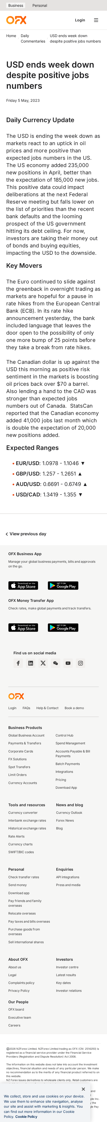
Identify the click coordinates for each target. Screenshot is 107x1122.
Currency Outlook (69, 813)
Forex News (65, 820)
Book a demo (74, 708)
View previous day (27, 533)
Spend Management (70, 743)
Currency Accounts (22, 783)
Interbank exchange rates (27, 820)
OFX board (16, 1009)
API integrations (67, 877)
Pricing (61, 780)
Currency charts (20, 844)
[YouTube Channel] (68, 663)
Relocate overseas (22, 913)
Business (15, 5)
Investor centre (67, 967)
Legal (12, 975)
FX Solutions (17, 759)
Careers (14, 1025)
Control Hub (64, 735)
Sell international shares (26, 942)
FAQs (26, 708)
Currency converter (23, 813)
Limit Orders (17, 775)
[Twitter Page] (43, 663)
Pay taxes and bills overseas (29, 921)
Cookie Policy (26, 1116)
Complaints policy (21, 983)
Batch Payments (68, 764)
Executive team (19, 1017)
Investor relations (69, 991)
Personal (39, 5)
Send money (17, 885)
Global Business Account (26, 735)
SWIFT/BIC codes (21, 852)
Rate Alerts (16, 836)
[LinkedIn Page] (30, 663)
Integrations (64, 772)
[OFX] (16, 20)
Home (11, 35)
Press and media (68, 885)
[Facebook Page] (18, 663)
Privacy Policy (19, 991)
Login (80, 20)
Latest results (66, 975)
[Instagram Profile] (80, 663)
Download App (66, 787)
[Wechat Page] (55, 663)
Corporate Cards (20, 751)
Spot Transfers (19, 767)
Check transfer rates (23, 877)
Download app (18, 893)
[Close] (83, 1089)
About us (14, 967)
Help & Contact (47, 708)
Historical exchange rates (27, 828)
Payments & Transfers (24, 743)
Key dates (63, 983)
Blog (59, 828)
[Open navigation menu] (96, 20)
